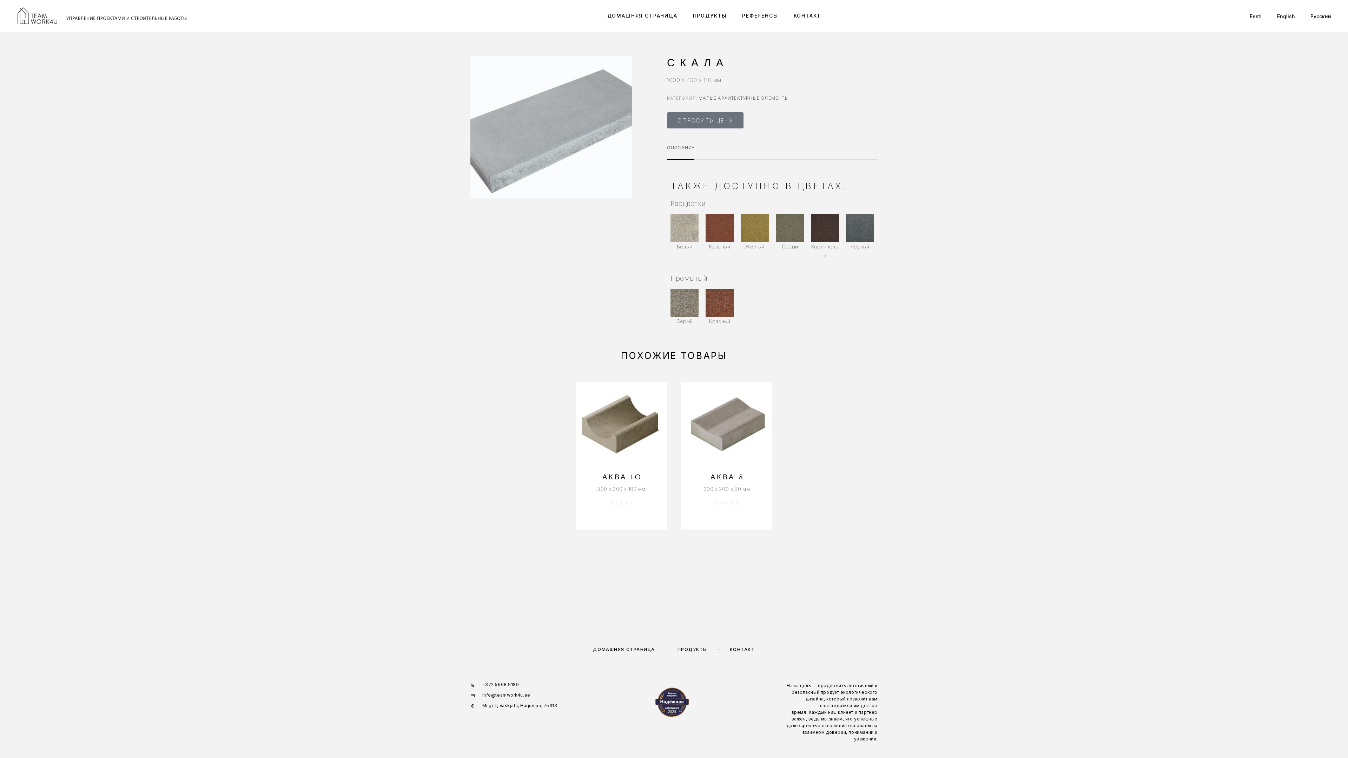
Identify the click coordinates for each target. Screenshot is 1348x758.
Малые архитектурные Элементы (744, 98)
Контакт (807, 16)
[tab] (680, 152)
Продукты (710, 16)
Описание (680, 147)
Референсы (760, 16)
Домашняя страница (642, 16)
